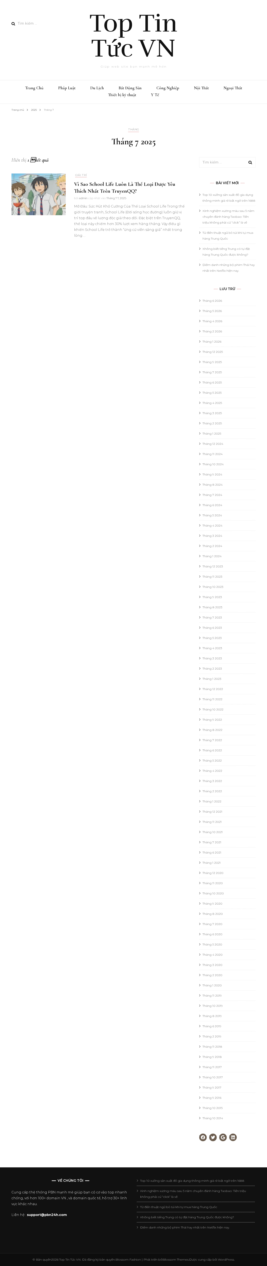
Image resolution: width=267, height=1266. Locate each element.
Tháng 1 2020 (212, 985)
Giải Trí (81, 175)
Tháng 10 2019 (213, 1006)
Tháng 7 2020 (212, 924)
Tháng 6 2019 (212, 1026)
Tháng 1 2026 (212, 341)
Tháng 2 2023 (212, 668)
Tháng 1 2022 (212, 801)
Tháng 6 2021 (212, 852)
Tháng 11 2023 (212, 576)
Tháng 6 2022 (212, 750)
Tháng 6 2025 (212, 382)
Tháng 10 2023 (213, 587)
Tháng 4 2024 (212, 525)
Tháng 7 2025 (212, 372)
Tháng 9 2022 (212, 720)
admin (83, 198)
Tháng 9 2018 (212, 1057)
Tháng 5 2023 (212, 638)
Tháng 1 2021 (212, 863)
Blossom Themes (176, 1259)
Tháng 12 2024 (213, 444)
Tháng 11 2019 (212, 995)
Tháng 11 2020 (213, 883)
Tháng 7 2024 (212, 495)
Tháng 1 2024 (212, 556)
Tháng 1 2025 (212, 433)
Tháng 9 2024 (212, 474)
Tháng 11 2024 (213, 454)
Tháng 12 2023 (213, 566)
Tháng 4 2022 (212, 771)
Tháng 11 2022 (212, 699)
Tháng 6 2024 (212, 505)
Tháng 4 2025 (212, 403)
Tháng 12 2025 (213, 352)
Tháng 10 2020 (213, 893)
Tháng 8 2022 (212, 730)
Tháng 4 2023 (212, 648)
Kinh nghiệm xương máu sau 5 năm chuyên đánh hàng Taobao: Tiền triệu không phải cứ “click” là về (228, 216)
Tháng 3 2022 (212, 781)
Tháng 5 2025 (212, 393)
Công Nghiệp (167, 88)
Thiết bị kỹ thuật (122, 94)
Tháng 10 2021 (213, 832)
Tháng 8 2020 (213, 914)
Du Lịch (97, 88)
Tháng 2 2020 (212, 975)
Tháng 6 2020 (212, 934)
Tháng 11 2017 (212, 1067)
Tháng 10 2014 (213, 1118)
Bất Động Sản (130, 88)
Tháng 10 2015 (213, 1108)
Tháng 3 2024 (212, 536)
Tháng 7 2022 (212, 740)
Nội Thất (201, 88)
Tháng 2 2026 (212, 331)
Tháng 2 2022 (212, 791)
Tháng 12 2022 (213, 689)
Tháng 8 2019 (212, 1016)
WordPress (226, 1259)
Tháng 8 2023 (212, 607)
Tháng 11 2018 (212, 1047)
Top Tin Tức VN (133, 36)
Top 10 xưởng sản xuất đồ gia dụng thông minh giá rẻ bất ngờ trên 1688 (192, 1181)
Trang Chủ (34, 88)
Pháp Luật (67, 88)
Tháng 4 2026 (212, 321)
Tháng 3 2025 (212, 413)
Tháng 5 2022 (212, 760)
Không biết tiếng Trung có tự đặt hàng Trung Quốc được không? (187, 1217)
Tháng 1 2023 (212, 679)
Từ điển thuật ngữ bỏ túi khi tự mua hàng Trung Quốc (178, 1207)
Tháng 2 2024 (212, 546)
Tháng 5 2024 (212, 515)
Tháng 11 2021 (212, 822)
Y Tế (155, 94)
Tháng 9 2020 (212, 903)
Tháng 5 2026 (212, 311)
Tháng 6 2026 (212, 301)
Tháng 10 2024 (213, 464)
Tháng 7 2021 (212, 842)
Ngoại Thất (233, 88)
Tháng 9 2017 (212, 1087)
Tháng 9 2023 (212, 597)
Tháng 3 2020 (212, 965)
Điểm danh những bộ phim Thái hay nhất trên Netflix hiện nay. (185, 1227)
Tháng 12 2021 (212, 811)
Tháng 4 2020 (213, 955)
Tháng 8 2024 (213, 485)
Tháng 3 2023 (212, 658)
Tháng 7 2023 (212, 617)
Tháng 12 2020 (213, 873)
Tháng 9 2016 (212, 1098)
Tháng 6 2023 (212, 628)
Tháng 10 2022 (213, 709)
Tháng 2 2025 (212, 423)
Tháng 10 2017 (213, 1077)
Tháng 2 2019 (212, 1036)
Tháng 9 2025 (212, 362)
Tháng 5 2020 (212, 944)
